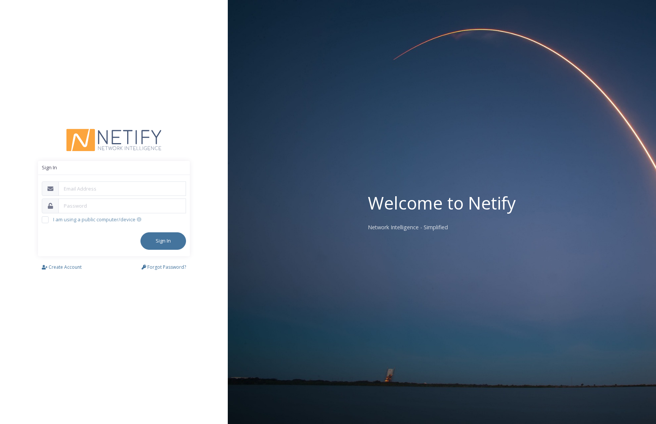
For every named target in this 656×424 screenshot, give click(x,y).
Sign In (163, 240)
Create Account (64, 267)
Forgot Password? (166, 267)
